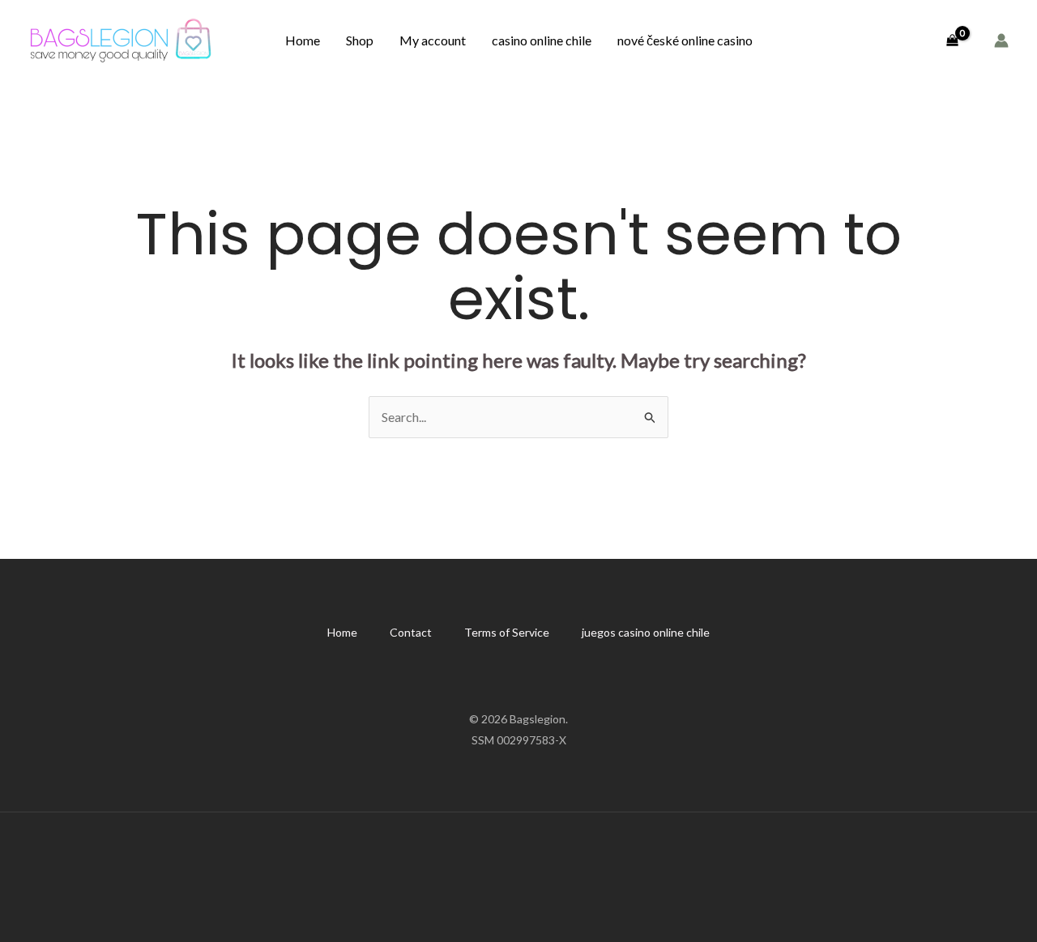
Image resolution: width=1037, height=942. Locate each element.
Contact (411, 632)
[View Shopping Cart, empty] (952, 40)
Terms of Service (506, 632)
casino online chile (541, 40)
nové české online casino (685, 40)
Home (302, 40)
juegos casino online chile (646, 632)
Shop (359, 40)
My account (432, 40)
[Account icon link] (1001, 40)
